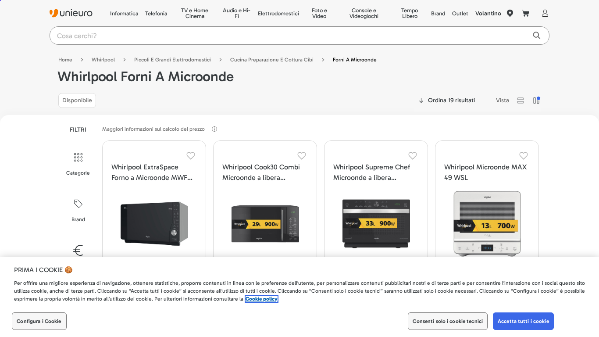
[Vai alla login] (543, 13)
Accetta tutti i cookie (523, 321)
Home (65, 60)
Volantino (488, 13)
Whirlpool (103, 60)
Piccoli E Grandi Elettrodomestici (172, 60)
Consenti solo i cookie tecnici (448, 321)
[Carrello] (525, 13)
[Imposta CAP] (510, 13)
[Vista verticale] (536, 100)
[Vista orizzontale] (520, 100)
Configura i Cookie (39, 321)
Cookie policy (262, 299)
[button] (520, 100)
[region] (299, 297)
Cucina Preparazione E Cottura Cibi (272, 60)
